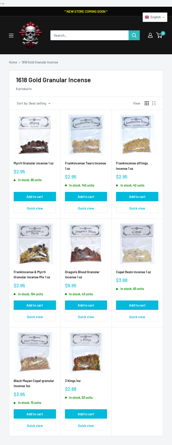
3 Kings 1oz (73, 381)
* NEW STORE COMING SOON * (86, 11)
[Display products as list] (154, 103)
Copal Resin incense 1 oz (133, 272)
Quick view (35, 208)
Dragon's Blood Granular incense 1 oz (82, 274)
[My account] (150, 35)
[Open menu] (11, 35)
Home (13, 62)
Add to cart (34, 197)
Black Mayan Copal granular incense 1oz (34, 383)
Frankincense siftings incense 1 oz (132, 165)
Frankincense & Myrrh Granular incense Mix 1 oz (32, 274)
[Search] (134, 35)
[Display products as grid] (147, 103)
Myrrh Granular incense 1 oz (34, 163)
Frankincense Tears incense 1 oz (85, 165)
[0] (159, 35)
